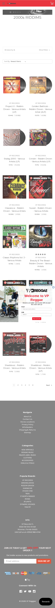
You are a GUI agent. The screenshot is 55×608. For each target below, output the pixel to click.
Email (22, 306)
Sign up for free (37, 318)
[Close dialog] (53, 287)
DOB (22, 312)
